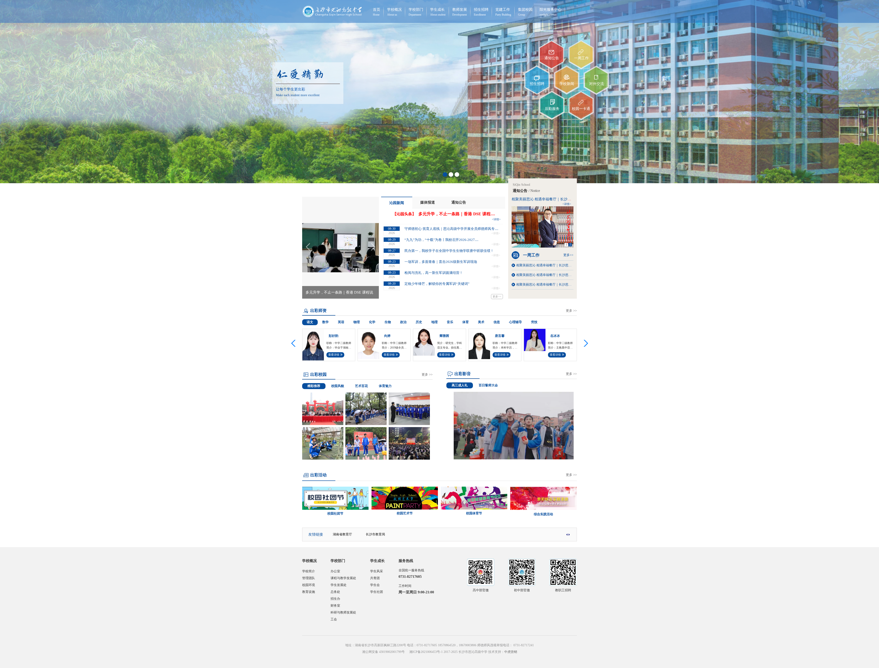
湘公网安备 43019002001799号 (383, 652)
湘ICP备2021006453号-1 (426, 652)
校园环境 (308, 585)
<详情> (496, 219)
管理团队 (308, 578)
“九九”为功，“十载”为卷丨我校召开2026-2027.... (441, 240)
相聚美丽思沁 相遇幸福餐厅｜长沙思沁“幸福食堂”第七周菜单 (561, 199)
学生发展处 (339, 585)
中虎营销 (510, 652)
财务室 (335, 605)
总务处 (335, 592)
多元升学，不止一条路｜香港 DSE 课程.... (456, 214)
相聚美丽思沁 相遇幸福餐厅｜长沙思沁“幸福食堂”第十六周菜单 (544, 284)
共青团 (375, 578)
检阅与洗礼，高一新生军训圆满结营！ (433, 273)
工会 (334, 619)
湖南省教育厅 (342, 534)
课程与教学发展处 (343, 578)
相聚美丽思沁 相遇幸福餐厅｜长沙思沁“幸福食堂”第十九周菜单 (544, 265)
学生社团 (376, 592)
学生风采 (376, 571)
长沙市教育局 (375, 534)
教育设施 (308, 592)
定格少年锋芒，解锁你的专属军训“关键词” (436, 284)
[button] (584, 343)
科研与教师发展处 (343, 612)
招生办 (335, 598)
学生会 (375, 585)
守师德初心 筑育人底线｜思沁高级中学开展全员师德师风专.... (451, 229)
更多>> (497, 296)
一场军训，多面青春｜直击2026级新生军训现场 (440, 262)
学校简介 (308, 571)
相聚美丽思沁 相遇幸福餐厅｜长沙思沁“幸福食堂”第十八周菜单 (544, 275)
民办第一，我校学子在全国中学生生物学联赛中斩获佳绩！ (449, 251)
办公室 (335, 571)
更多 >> (571, 310)
